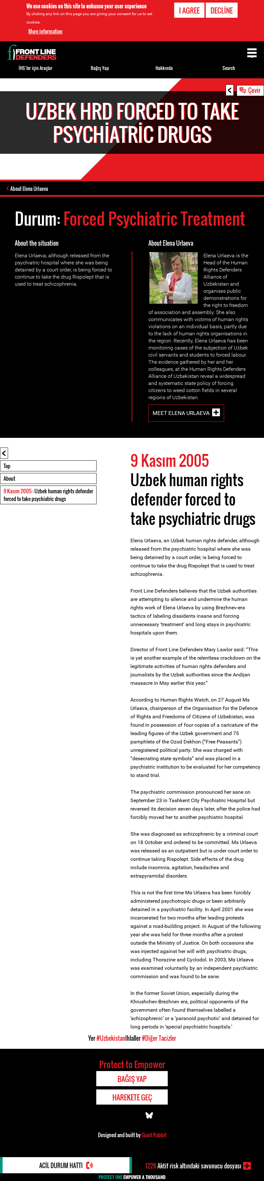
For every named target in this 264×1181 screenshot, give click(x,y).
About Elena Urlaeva (29, 188)
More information (45, 31)
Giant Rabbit (154, 1135)
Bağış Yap (100, 67)
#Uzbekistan (111, 1038)
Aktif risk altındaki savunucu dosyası (193, 1166)
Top (7, 466)
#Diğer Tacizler (159, 1038)
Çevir (254, 89)
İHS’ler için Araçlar (35, 67)
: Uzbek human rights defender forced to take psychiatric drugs (48, 495)
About (9, 478)
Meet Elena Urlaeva (181, 413)
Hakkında (164, 67)
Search (228, 67)
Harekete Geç (132, 1097)
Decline (222, 10)
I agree (189, 10)
